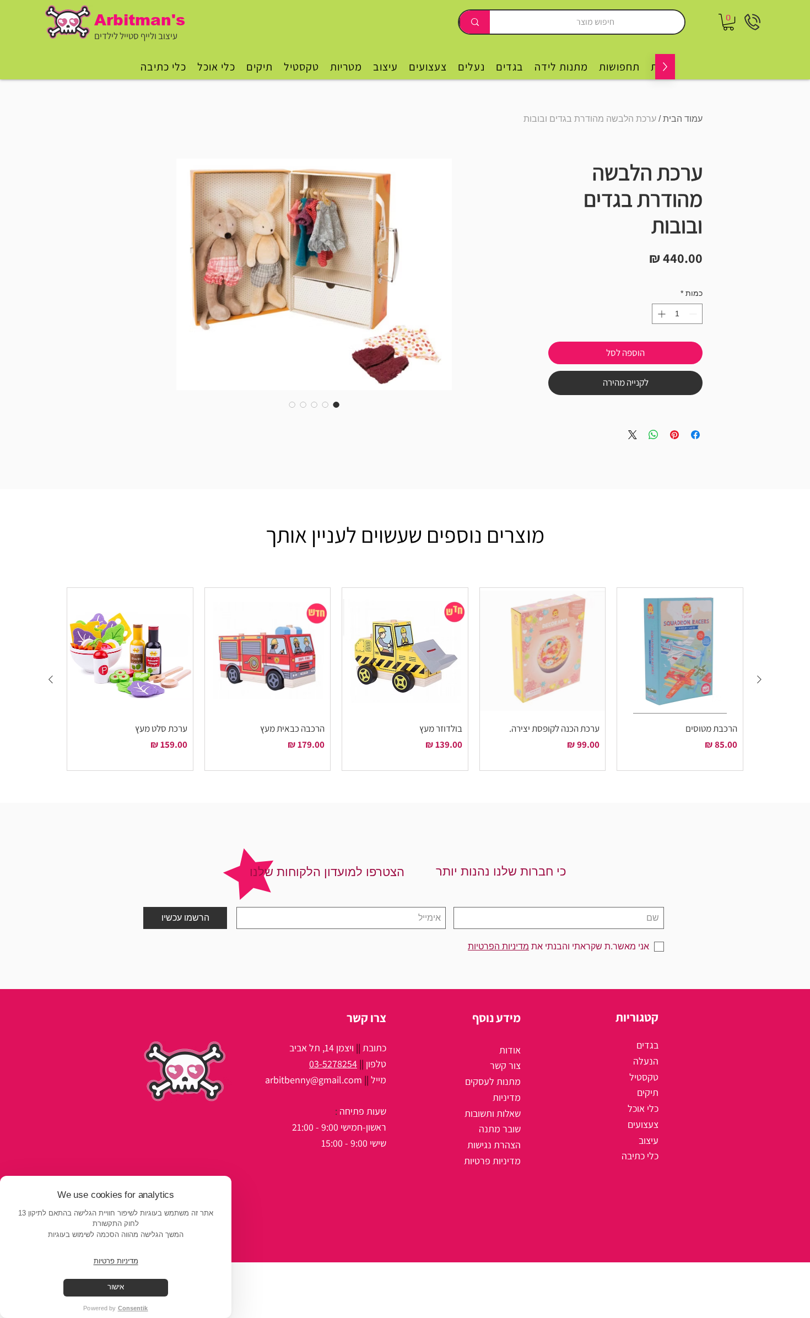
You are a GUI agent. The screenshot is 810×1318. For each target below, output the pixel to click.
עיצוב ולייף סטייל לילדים (135, 36)
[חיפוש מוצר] (474, 22)
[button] (728, 22)
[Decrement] (694, 313)
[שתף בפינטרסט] (674, 434)
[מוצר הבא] (50, 679)
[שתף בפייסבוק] (695, 434)
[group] (405, 679)
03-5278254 (333, 1063)
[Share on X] (632, 434)
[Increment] (660, 313)
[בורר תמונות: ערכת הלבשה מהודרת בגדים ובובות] (336, 404)
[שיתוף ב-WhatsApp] (653, 434)
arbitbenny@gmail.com (313, 1079)
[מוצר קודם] (759, 679)
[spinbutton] (677, 313)
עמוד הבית (683, 118)
